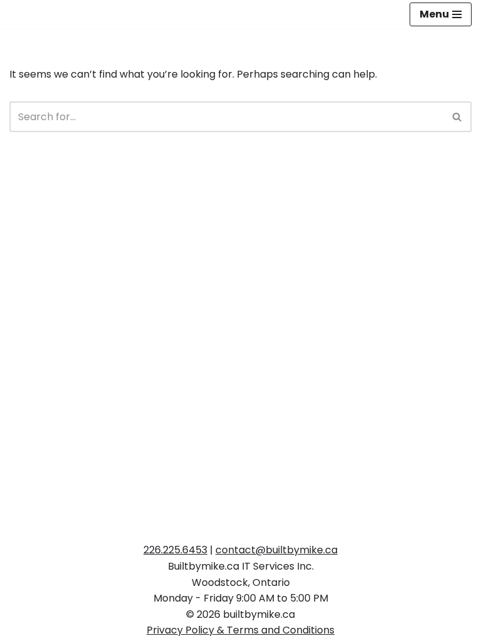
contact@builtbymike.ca (276, 550)
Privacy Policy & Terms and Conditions (240, 630)
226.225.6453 (175, 550)
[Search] (457, 116)
